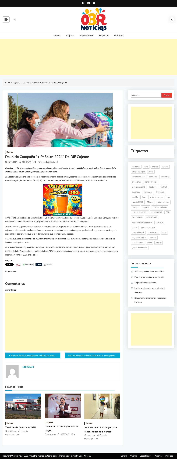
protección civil (138, 232)
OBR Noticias (137, 217)
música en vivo (163, 202)
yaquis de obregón (139, 248)
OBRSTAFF (26, 162)
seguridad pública (139, 238)
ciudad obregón (138, 172)
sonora (153, 238)
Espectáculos (86, 35)
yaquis (158, 243)
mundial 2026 (137, 202)
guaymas (136, 192)
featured (54, 162)
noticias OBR (156, 212)
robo (164, 232)
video (149, 243)
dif (48, 162)
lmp (168, 197)
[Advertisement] (88, 57)
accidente (136, 167)
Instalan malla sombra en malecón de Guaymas (149, 290)
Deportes (104, 35)
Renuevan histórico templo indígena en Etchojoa (150, 300)
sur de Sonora (137, 243)
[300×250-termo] (62, 199)
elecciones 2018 (138, 187)
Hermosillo (148, 192)
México (150, 202)
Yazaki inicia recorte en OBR (20, 427)
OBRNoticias (152, 217)
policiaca (159, 222)
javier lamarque (156, 197)
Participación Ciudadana (142, 222)
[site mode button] (172, 19)
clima (151, 172)
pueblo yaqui (153, 232)
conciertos (165, 177)
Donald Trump (150, 182)
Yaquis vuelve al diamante (145, 283)
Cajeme (70, 35)
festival (164, 187)
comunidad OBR (138, 177)
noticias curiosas (160, 207)
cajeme (165, 167)
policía (134, 227)
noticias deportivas (139, 212)
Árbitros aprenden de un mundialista (149, 272)
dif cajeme (136, 182)
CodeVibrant (84, 456)
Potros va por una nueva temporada (149, 277)
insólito (135, 197)
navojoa (135, 207)
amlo (146, 167)
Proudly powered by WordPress (43, 456)
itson (144, 197)
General (57, 35)
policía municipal (148, 227)
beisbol (155, 167)
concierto (153, 177)
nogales (146, 207)
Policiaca (119, 35)
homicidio (160, 192)
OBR (167, 212)
